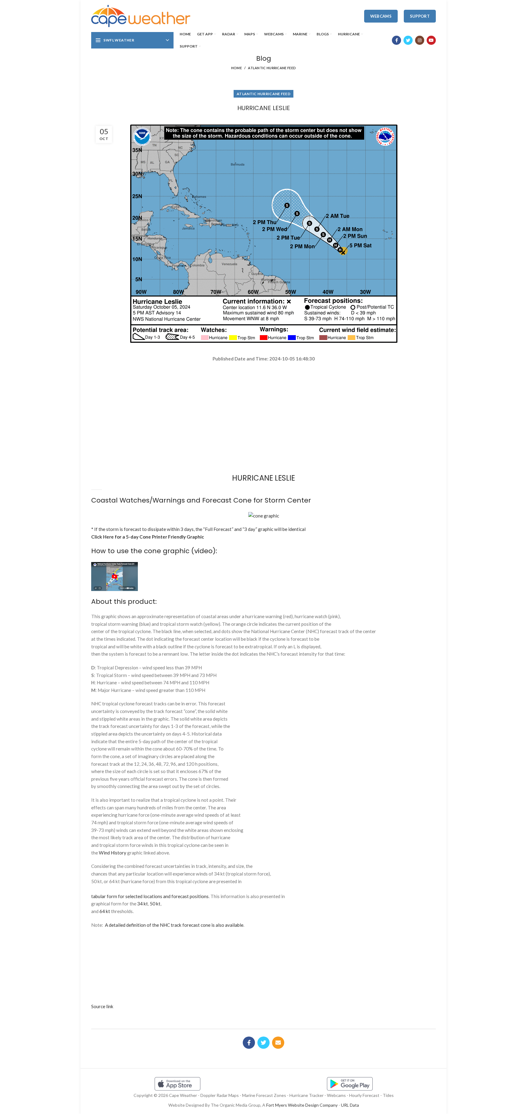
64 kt (104, 911)
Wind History (112, 852)
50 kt (155, 903)
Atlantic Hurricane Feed (272, 68)
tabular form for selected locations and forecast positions (150, 896)
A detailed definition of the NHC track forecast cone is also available (174, 925)
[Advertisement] (263, 384)
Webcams (381, 16)
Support (420, 16)
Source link (102, 1006)
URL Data (350, 1105)
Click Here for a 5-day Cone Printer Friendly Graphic (147, 536)
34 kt (142, 903)
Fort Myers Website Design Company (302, 1105)
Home (236, 68)
